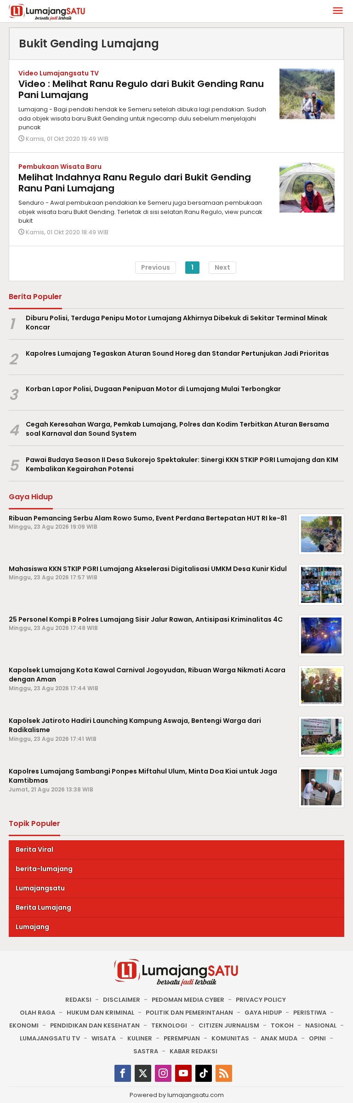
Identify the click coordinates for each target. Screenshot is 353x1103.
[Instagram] (163, 1073)
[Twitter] (143, 1073)
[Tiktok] (203, 1073)
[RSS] (224, 1073)
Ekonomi (24, 1025)
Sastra (145, 1051)
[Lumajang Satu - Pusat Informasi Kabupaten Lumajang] (47, 11)
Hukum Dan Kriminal (100, 1012)
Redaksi (78, 999)
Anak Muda (279, 1038)
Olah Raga (37, 1012)
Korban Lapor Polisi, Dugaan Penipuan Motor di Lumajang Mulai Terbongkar (153, 388)
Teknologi (169, 1025)
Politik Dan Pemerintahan (189, 1012)
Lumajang (32, 926)
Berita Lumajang (43, 907)
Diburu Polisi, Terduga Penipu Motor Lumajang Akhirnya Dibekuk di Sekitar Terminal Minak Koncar (176, 322)
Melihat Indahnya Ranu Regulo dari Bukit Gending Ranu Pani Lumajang (134, 183)
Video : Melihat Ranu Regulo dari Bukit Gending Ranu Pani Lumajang (141, 89)
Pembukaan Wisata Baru (60, 166)
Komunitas (230, 1038)
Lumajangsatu (40, 888)
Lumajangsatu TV (50, 1038)
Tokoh (282, 1025)
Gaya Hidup (263, 1012)
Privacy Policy (261, 999)
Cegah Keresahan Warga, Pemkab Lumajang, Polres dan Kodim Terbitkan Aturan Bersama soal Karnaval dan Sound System (177, 429)
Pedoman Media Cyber (188, 999)
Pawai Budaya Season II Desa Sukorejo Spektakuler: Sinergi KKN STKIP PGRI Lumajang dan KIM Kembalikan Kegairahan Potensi (182, 464)
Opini (317, 1038)
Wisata (103, 1038)
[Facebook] (122, 1073)
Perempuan (182, 1038)
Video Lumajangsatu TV (58, 73)
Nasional (320, 1025)
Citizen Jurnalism (229, 1025)
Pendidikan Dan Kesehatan (95, 1025)
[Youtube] (183, 1073)
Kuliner (139, 1038)
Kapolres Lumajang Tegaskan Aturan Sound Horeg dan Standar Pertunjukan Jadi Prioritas (177, 353)
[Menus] (337, 11)
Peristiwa (309, 1012)
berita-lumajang (44, 868)
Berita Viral (34, 849)
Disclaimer (121, 999)
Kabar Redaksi (193, 1051)
